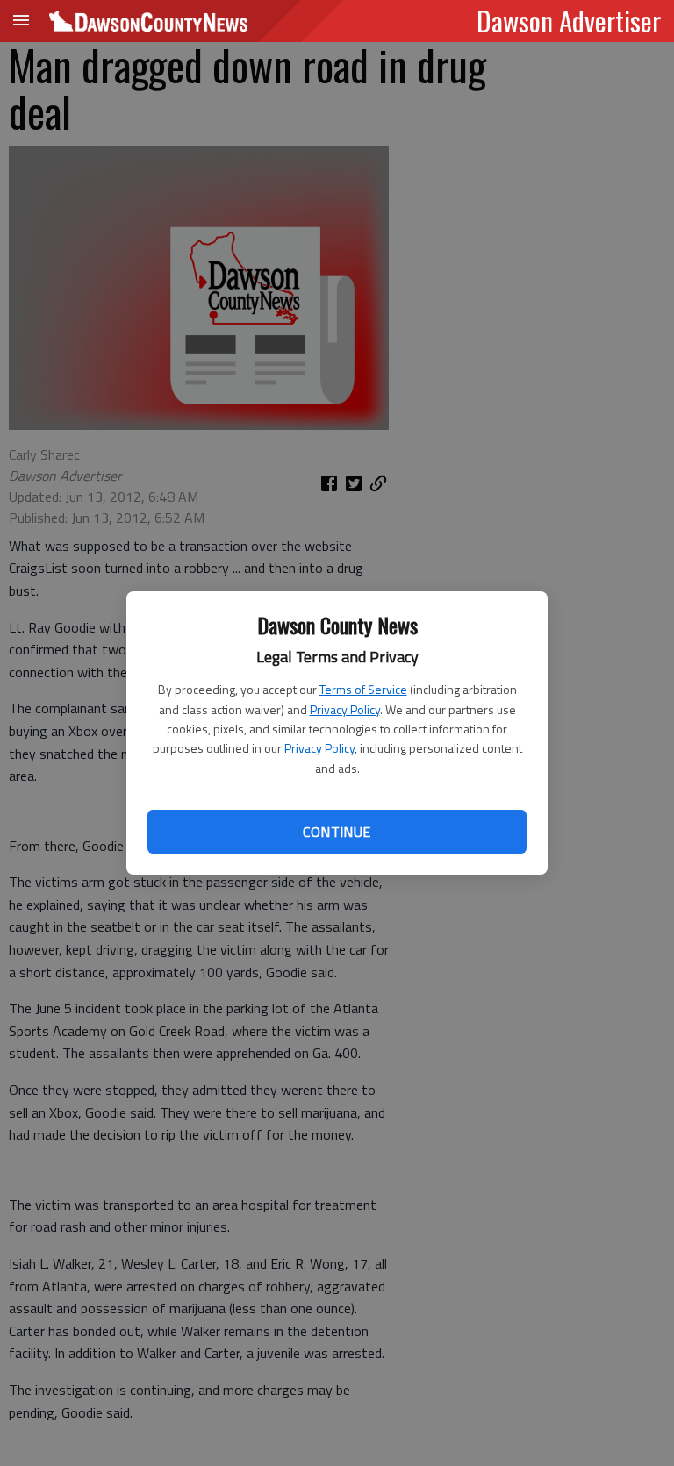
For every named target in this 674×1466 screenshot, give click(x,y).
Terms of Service (363, 689)
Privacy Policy (345, 709)
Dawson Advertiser (569, 20)
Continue (336, 831)
